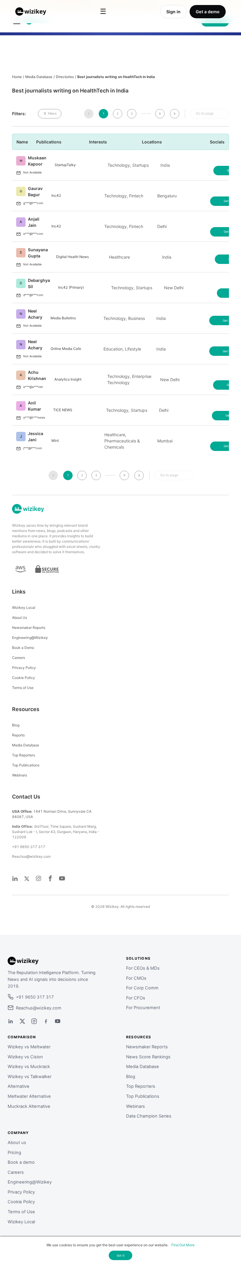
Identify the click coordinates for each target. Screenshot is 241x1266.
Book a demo (21, 1162)
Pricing (14, 1152)
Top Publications (25, 765)
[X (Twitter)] (22, 1021)
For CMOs (136, 978)
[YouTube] (58, 1021)
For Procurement (143, 1007)
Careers (18, 657)
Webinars (19, 775)
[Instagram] (34, 1021)
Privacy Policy (24, 667)
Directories (65, 77)
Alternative (18, 1086)
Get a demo (208, 11)
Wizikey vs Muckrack (29, 1066)
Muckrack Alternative (29, 1106)
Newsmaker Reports (28, 627)
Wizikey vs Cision (25, 1057)
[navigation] (88, 113)
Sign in (173, 11)
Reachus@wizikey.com (31, 856)
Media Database (38, 77)
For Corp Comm (142, 988)
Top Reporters (23, 755)
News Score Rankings (148, 1057)
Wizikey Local (23, 607)
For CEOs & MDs (143, 968)
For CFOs (135, 998)
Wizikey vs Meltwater (29, 1047)
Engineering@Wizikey (30, 637)
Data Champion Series (148, 1116)
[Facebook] (46, 1021)
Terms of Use (23, 687)
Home (17, 77)
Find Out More (183, 1245)
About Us (19, 617)
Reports (18, 735)
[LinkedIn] (11, 1021)
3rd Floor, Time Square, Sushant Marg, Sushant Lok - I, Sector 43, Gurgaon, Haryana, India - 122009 (55, 831)
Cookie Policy (23, 677)
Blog (15, 725)
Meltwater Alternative (29, 1096)
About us (17, 1142)
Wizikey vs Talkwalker (29, 1076)
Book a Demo (23, 647)
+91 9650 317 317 (28, 846)
